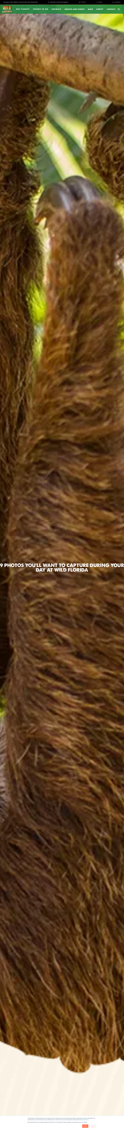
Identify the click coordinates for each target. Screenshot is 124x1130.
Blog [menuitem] (90, 9)
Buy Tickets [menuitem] (23, 9)
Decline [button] (92, 1126)
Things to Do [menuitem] (40, 9)
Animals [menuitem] (56, 9)
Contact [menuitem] (111, 9)
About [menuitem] (100, 9)
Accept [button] (85, 1126)
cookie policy (85, 1119)
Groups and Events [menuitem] (75, 9)
